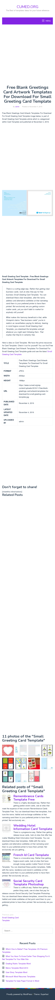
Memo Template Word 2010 (17, 968)
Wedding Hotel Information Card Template (32, 827)
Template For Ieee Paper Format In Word (22, 980)
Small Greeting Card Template (10, 917)
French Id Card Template (31, 855)
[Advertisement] (27, 54)
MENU (48, 21)
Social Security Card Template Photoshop (28, 882)
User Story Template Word (16, 972)
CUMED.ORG (27, 6)
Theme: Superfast (41, 994)
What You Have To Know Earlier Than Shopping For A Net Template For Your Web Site (26, 957)
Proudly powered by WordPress (19, 994)
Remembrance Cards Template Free (28, 798)
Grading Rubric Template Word (18, 963)
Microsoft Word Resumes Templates (20, 976)
